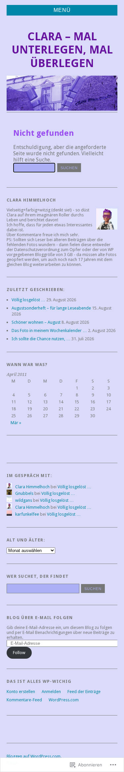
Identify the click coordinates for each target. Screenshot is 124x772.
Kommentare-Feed (24, 699)
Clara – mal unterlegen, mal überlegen (62, 50)
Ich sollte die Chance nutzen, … (41, 338)
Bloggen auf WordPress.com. (34, 756)
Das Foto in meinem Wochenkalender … (49, 330)
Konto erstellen (21, 691)
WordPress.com (64, 699)
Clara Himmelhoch (32, 486)
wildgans (23, 500)
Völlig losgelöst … (28, 299)
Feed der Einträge (84, 691)
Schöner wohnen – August (36, 322)
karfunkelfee (27, 514)
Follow (19, 652)
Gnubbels (24, 493)
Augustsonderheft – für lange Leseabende (51, 308)
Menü (62, 10)
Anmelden (51, 691)
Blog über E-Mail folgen (40, 617)
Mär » (16, 422)
